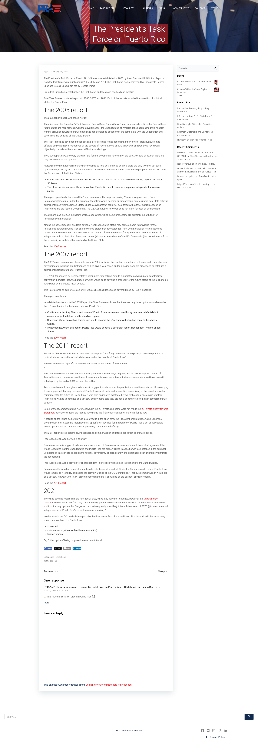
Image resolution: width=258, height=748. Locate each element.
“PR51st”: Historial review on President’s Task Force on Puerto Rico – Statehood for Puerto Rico (99, 587)
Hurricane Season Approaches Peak (194, 139)
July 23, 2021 (62, 71)
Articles (148, 8)
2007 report (60, 337)
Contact (200, 8)
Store (214, 8)
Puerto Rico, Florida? (205, 163)
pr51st (49, 71)
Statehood (61, 557)
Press (162, 8)
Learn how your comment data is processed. (109, 684)
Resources (128, 8)
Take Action (107, 8)
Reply (46, 602)
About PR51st (181, 8)
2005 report (59, 246)
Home (90, 8)
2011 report (60, 483)
